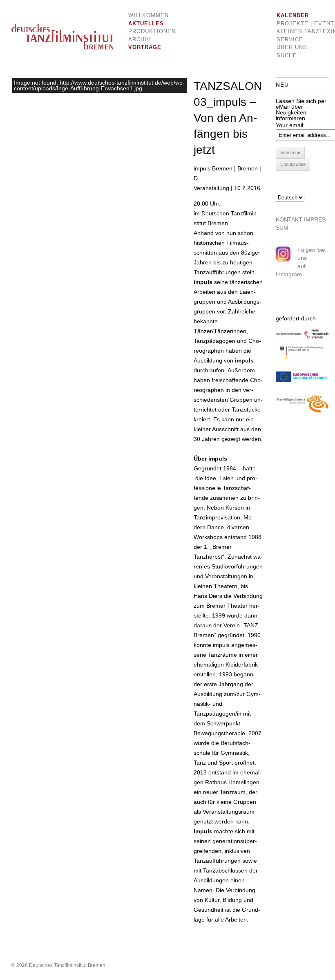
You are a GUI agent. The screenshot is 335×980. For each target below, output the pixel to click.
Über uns (292, 47)
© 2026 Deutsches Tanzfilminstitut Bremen (58, 965)
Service (290, 39)
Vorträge (144, 47)
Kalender (293, 15)
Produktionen (146, 31)
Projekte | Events (298, 23)
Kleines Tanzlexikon (298, 31)
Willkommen (146, 15)
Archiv (139, 39)
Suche (287, 55)
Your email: (290, 125)
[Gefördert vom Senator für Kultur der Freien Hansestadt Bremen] (302, 338)
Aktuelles (146, 23)
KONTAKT (289, 219)
